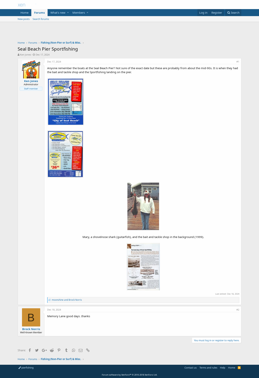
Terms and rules (208, 367)
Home (24, 12)
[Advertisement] (129, 32)
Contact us (190, 367)
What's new (57, 12)
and (67, 299)
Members (78, 12)
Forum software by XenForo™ (129, 374)
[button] (68, 12)
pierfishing (27, 367)
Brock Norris (31, 329)
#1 (237, 61)
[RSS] (239, 367)
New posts (24, 19)
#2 (237, 309)
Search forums (41, 19)
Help (222, 367)
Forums (39, 12)
